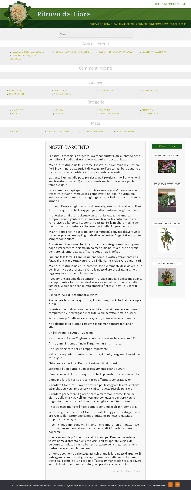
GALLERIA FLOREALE (124, 24)
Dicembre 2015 (17, 93)
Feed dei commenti (92, 131)
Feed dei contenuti (58, 131)
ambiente (17, 110)
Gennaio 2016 (150, 90)
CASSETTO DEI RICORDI (175, 24)
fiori (14, 113)
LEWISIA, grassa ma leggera (28, 51)
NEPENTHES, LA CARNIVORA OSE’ (116, 51)
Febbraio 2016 (106, 90)
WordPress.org (125, 131)
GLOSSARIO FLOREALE (101, 24)
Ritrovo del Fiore (63, 14)
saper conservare (109, 113)
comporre (104, 110)
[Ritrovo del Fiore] (18, 15)
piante (59, 113)
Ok (170, 484)
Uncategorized (151, 113)
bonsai (59, 110)
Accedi (16, 131)
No (177, 484)
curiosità (147, 110)
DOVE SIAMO (168, 4)
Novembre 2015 (62, 93)
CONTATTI (182, 4)
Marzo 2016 (60, 90)
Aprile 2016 (15, 90)
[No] (187, 485)
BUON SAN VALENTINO (154, 51)
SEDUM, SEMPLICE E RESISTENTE (72, 51)
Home (157, 4)
